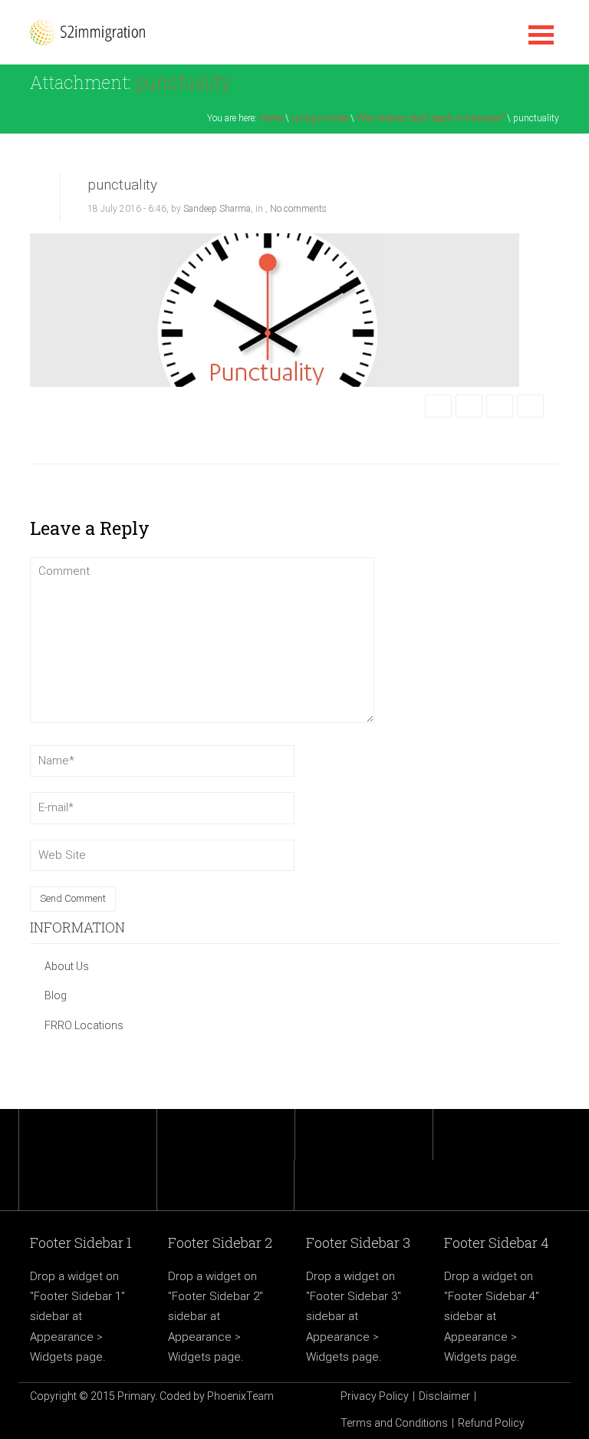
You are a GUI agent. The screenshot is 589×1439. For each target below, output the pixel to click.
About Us (66, 966)
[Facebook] (438, 406)
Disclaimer (444, 1396)
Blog (55, 995)
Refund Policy (491, 1423)
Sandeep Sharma (217, 208)
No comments (298, 208)
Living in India (319, 118)
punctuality (122, 184)
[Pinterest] (530, 406)
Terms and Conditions (394, 1423)
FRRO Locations (83, 1025)
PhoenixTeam (240, 1396)
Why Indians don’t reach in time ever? (431, 118)
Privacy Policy (375, 1396)
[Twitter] (469, 406)
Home (271, 118)
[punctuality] (274, 309)
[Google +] (500, 406)
